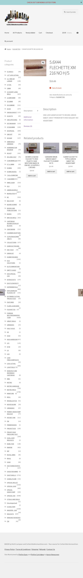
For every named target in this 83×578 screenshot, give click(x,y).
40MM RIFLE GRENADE (11, 143)
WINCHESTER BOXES (13, 518)
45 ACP (9, 153)
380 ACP (9, 134)
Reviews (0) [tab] (28, 126)
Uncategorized (12, 503)
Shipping (35, 549)
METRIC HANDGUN (13, 386)
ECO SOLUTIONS (11, 262)
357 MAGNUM (11, 123)
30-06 (9, 109)
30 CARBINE (10, 105)
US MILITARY (11, 507)
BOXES (9, 214)
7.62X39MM (10, 179)
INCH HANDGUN (12, 339)
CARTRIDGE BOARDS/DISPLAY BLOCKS (13, 223)
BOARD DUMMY (12, 205)
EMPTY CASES (11, 270)
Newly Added (30, 33)
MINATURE (10, 393)
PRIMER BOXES (12, 425)
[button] (43, 62)
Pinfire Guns (23, 554)
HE (8, 332)
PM (8, 421)
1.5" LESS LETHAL (13, 75)
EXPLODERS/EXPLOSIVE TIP (12, 292)
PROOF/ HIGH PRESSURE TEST (12, 433)
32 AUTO (10, 116)
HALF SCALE (11, 328)
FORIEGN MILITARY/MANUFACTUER (13, 315)
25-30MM (10, 101)
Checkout (49, 33)
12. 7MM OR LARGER (10, 80)
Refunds (42, 549)
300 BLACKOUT (12, 112)
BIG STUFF (10, 201)
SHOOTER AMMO (12, 472)
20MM (9, 88)
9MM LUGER (11, 183)
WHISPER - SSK (12, 510)
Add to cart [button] (32, 176)
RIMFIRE (9, 447)
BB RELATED (11, 194)
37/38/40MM (11, 127)
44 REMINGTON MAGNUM (12, 149)
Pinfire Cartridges (37, 554)
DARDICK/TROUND (13, 246)
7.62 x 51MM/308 (12, 175)
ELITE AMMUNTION (13, 267)
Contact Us (51, 549)
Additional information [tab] (28, 118)
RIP (8, 451)
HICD (8, 336)
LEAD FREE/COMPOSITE (13, 359)
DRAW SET (10, 253)
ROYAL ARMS (11, 455)
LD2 (8, 354)
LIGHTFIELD (11, 367)
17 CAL (9, 85)
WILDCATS (10, 514)
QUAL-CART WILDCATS (11, 439)
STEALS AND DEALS (13, 499)
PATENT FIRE (11, 418)
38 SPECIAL (10, 131)
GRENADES (10, 325)
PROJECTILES (11, 428)
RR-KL (9, 458)
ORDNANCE (10, 408)
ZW (8, 521)
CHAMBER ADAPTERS (14, 233)
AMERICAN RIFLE (12, 190)
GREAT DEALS (11, 321)
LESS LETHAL (11, 364)
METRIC (9, 382)
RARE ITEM (10, 444)
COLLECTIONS (11, 242)
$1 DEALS (10, 72)
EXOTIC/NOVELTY (12, 283)
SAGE (8, 462)
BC (8, 197)
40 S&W (9, 138)
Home (7, 33)
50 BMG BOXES (12, 172)
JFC (8, 343)
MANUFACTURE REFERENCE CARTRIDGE (12, 373)
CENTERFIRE (11, 229)
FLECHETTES (16, 49)
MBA (8, 379)
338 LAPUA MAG (12, 120)
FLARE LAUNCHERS (13, 306)
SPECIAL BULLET (12, 483)
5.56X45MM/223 (12, 161)
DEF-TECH (10, 250)
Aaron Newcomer (52, 554)
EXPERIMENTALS (12, 287)
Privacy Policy (10, 549)
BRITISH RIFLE (11, 218)
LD (8, 350)
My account (9, 41)
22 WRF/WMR (11, 98)
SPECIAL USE (11, 496)
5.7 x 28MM (10, 164)
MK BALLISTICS (12, 401)
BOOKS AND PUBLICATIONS (12, 209)
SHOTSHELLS (11, 475)
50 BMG (9, 168)
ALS (8, 186)
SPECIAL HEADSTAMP (11, 491)
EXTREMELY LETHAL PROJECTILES (13, 297)
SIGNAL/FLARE (11, 479)
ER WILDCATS (11, 280)
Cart (40, 33)
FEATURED (10, 302)
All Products (17, 33)
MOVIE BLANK (11, 404)
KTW (8, 347)
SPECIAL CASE (11, 486)
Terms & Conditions (23, 549)
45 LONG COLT (11, 157)
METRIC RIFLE (11, 390)
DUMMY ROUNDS (12, 257)
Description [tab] (28, 111)
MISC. (9, 397)
